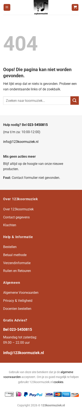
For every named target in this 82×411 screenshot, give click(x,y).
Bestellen (10, 247)
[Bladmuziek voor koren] (41, 7)
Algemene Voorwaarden (20, 293)
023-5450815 (38, 125)
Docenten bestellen (17, 309)
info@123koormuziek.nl (20, 142)
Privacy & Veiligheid (17, 301)
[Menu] (7, 7)
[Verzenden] (74, 100)
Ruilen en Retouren (17, 271)
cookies (58, 382)
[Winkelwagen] (75, 7)
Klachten (9, 225)
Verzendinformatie (16, 263)
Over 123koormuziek (18, 209)
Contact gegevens (16, 217)
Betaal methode (14, 255)
